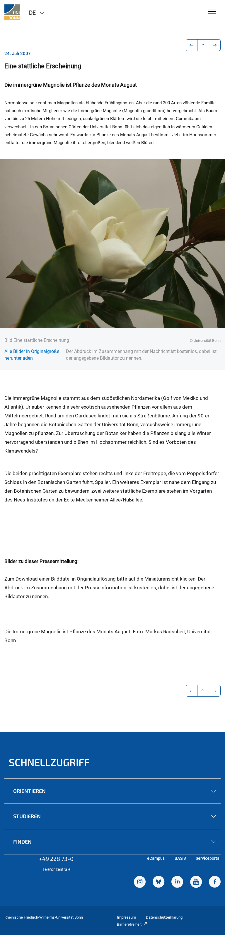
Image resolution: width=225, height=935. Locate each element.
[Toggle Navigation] (212, 12)
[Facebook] (215, 882)
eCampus (156, 858)
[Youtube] (196, 882)
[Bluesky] (158, 882)
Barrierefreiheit (129, 924)
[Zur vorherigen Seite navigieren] (192, 45)
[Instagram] (140, 882)
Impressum (126, 917)
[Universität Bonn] (12, 12)
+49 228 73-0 (56, 858)
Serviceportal (208, 858)
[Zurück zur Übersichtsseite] (203, 45)
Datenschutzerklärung (164, 917)
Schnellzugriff (49, 762)
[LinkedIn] (177, 882)
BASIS (180, 858)
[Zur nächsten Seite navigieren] (215, 45)
